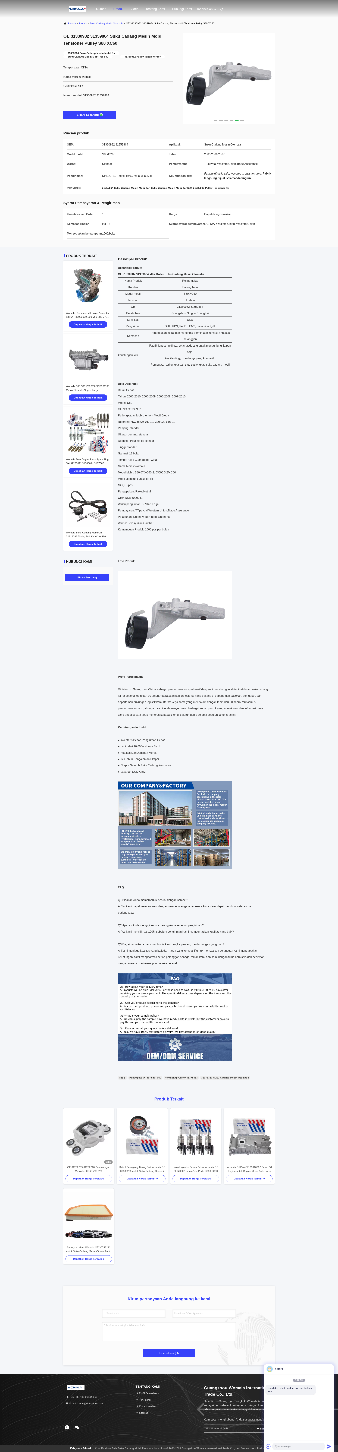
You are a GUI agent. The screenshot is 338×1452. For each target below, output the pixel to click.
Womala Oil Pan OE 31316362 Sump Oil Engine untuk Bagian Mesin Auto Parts (249, 1169)
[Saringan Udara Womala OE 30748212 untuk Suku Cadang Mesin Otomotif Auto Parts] (88, 1217)
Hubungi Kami (182, 9)
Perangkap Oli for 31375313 (181, 1077)
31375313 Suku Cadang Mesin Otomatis (225, 1077)
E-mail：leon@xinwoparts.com (86, 1403)
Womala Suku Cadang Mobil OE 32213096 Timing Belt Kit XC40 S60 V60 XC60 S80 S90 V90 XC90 (86, 536)
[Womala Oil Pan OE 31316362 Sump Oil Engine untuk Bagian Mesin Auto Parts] (249, 1136)
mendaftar (264, 1428)
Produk (118, 9)
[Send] (329, 1446)
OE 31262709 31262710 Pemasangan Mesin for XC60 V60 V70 (88, 1169)
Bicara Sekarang (88, 114)
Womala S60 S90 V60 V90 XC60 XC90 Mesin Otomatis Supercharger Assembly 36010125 (87, 390)
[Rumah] (77, 8)
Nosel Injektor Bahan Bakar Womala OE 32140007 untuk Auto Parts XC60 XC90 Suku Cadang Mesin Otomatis (196, 1169)
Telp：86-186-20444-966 (83, 1397)
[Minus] (329, 1369)
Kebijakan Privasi (80, 1448)
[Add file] (268, 1446)
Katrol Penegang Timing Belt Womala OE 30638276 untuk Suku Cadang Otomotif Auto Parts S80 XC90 (142, 1169)
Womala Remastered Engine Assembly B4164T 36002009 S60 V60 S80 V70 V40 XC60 (87, 317)
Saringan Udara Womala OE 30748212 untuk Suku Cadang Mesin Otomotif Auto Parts (88, 1249)
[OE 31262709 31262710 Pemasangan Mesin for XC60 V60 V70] (88, 1136)
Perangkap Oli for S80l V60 (145, 1077)
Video (134, 9)
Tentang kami (155, 9)
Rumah (101, 9)
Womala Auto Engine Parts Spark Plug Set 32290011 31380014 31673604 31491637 (87, 463)
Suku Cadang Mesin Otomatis (106, 23)
